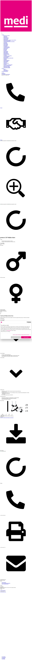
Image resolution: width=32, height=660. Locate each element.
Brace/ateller (5, 49)
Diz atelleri (5, 50)
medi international (6, 70)
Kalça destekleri (6, 45)
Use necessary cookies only (16, 337)
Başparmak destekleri (6, 54)
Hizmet (3, 68)
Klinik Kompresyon (6, 37)
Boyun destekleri (6, 57)
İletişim (5, 69)
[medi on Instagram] (16, 655)
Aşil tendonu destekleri (7, 47)
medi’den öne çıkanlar (7, 66)
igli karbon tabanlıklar (6, 60)
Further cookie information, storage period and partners (21, 334)
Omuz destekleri (6, 44)
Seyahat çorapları (6, 38)
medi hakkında (4, 582)
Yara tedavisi (5, 42)
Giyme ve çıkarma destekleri (7, 65)
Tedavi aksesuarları (6, 63)
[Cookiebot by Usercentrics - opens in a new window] (27, 322)
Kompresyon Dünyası (5, 71)
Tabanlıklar (5, 59)
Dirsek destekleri (6, 48)
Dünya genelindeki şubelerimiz (6, 583)
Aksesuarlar (5, 62)
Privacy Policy (9, 330)
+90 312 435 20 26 (2, 590)
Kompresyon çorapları (7, 35)
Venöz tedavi (5, 36)
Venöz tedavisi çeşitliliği (7, 67)
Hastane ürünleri (6, 39)
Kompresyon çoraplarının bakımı (8, 64)
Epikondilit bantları (6, 53)
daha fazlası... (5, 58)
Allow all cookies (26, 337)
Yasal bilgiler (3, 656)
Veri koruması (4, 657)
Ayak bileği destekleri (6, 46)
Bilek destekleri (6, 43)
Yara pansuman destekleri (7, 40)
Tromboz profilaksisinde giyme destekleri (9, 41)
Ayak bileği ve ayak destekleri (8, 55)
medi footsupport (6, 61)
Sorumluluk (3, 658)
